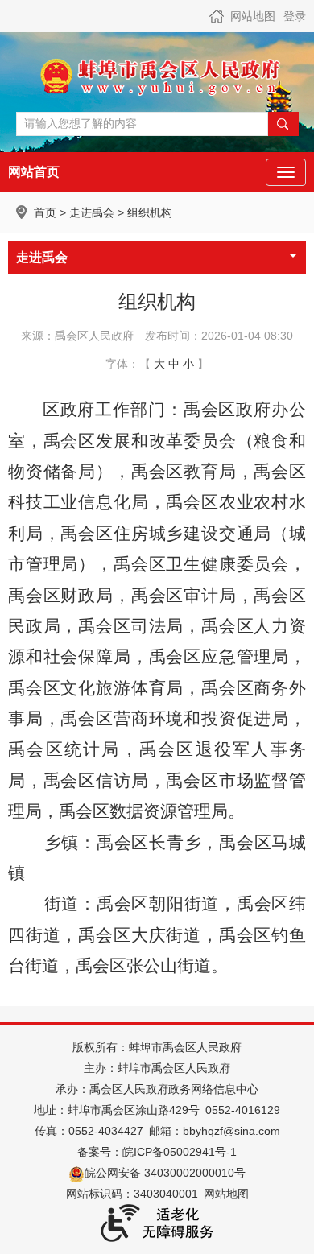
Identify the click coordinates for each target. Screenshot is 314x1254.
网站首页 (34, 172)
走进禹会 (91, 212)
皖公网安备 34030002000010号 (165, 1172)
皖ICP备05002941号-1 (179, 1151)
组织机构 (149, 212)
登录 (294, 16)
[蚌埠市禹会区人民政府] (157, 76)
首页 (45, 212)
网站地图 (252, 16)
